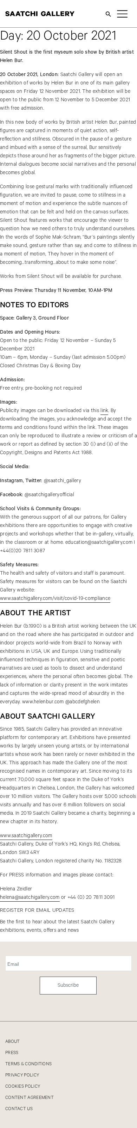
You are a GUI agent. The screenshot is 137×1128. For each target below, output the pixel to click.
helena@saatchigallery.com (30, 897)
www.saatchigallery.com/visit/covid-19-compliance (55, 598)
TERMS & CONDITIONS (28, 1064)
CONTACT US (19, 1109)
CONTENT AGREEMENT (29, 1097)
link (104, 410)
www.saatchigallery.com (26, 836)
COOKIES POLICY (22, 1086)
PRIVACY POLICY (22, 1075)
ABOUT (12, 1041)
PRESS (12, 1052)
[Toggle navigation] (122, 13)
